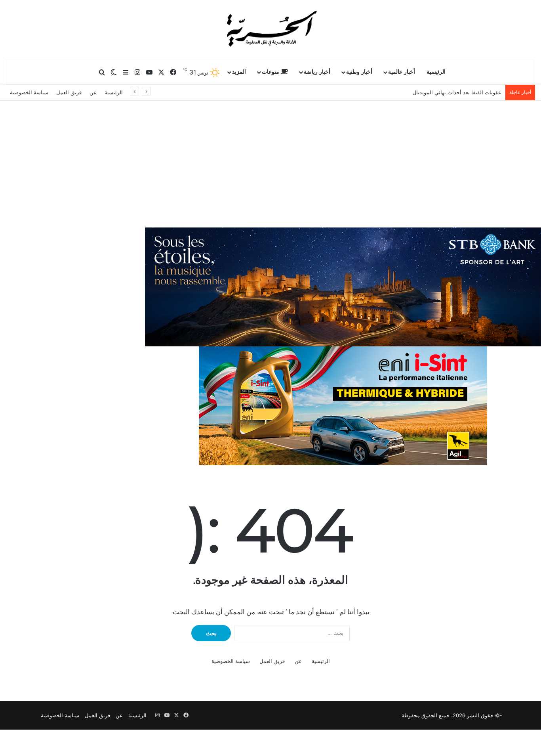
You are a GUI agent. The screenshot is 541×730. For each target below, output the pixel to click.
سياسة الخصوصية (29, 92)
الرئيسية (436, 72)
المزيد (239, 72)
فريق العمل (69, 92)
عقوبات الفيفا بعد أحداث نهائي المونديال (457, 92)
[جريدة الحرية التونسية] (270, 30)
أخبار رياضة (317, 72)
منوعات (271, 72)
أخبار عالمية (401, 72)
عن (93, 92)
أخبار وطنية (359, 72)
